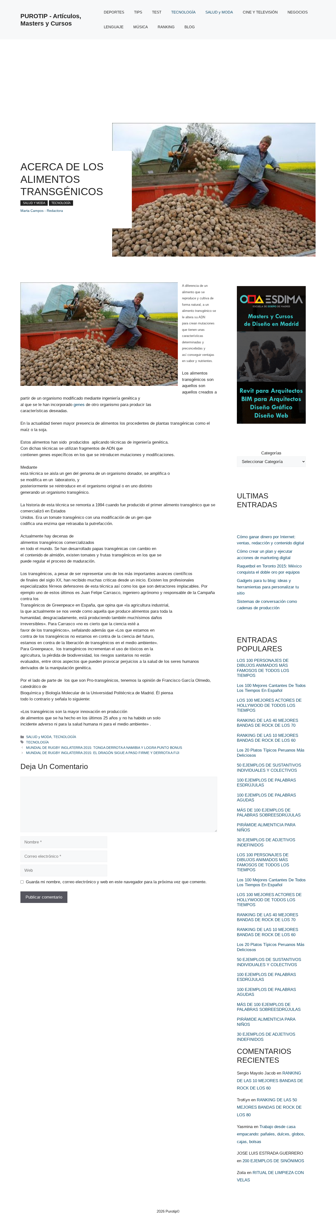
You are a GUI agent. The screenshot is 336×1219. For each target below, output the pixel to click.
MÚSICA (140, 27)
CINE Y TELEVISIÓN (260, 12)
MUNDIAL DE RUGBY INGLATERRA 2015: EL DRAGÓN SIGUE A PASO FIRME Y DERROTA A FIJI (102, 753)
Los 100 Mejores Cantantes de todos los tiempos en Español (271, 688)
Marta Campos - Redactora (41, 211)
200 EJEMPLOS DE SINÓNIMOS (273, 1161)
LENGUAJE (113, 27)
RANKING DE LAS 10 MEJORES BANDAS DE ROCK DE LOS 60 (267, 738)
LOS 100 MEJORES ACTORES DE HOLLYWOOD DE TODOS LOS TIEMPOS (269, 705)
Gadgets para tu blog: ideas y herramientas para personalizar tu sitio (268, 586)
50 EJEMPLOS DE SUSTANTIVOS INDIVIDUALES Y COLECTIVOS (269, 767)
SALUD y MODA (219, 12)
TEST (156, 12)
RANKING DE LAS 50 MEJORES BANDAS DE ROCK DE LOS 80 (269, 1107)
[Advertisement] (168, 76)
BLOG (189, 27)
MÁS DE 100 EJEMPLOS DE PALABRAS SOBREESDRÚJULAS (269, 812)
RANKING (166, 27)
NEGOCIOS (298, 12)
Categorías (271, 453)
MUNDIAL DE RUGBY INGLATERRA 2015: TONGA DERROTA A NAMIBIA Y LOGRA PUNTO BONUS (104, 748)
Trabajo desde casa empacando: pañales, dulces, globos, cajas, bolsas (271, 1134)
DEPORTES (114, 12)
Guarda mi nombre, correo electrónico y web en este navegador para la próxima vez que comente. (116, 882)
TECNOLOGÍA (183, 12)
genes (79, 404)
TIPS (138, 12)
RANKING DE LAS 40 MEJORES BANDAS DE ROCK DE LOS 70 (267, 723)
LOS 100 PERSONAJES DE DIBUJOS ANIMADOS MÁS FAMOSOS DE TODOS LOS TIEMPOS (263, 668)
